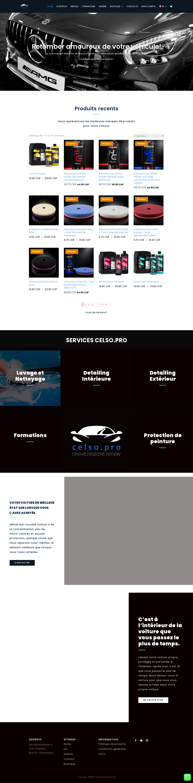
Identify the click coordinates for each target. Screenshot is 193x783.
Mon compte (148, 6)
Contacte (132, 6)
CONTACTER (22, 562)
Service (75, 6)
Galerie (102, 6)
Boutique (115, 6)
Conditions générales (112, 749)
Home (50, 6)
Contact (69, 759)
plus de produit (96, 312)
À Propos (62, 6)
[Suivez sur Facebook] (135, 740)
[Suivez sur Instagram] (147, 740)
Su (65, 749)
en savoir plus (153, 700)
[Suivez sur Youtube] (141, 740)
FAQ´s (102, 754)
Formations (88, 6)
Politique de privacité (112, 744)
